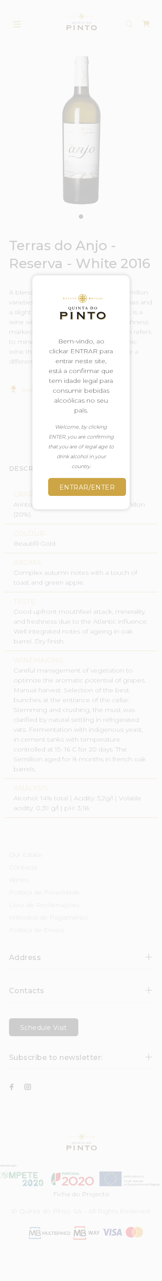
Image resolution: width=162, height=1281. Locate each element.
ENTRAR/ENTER (87, 487)
